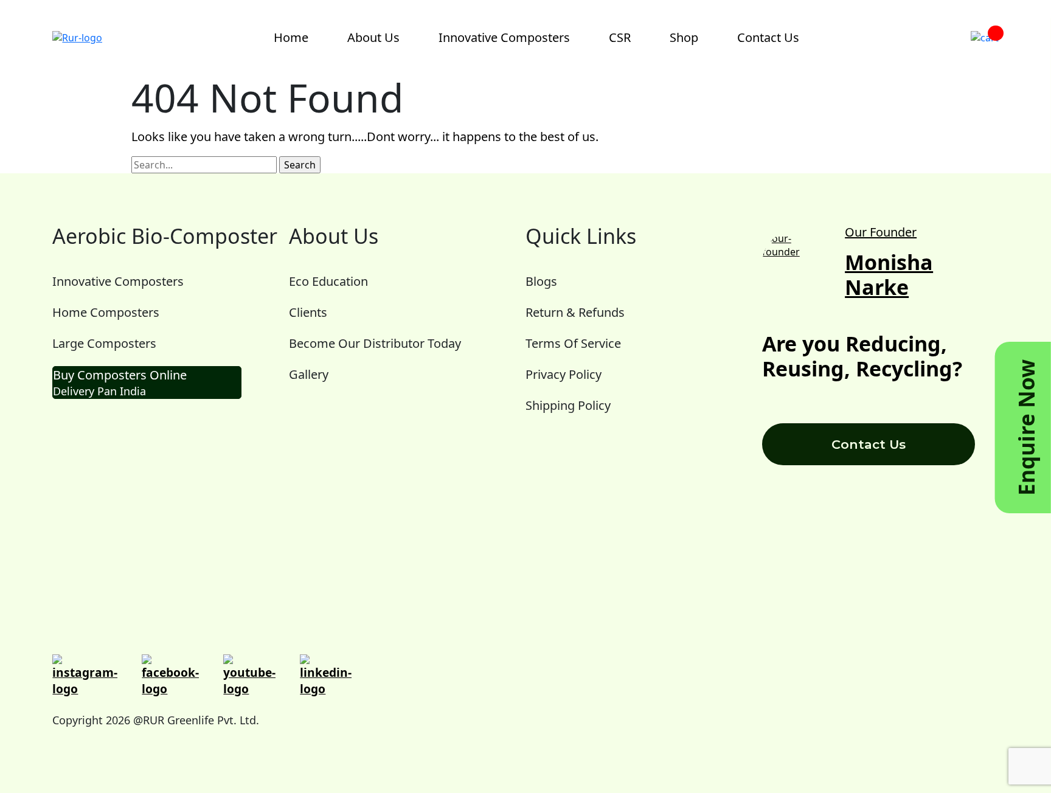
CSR (620, 37)
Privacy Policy (564, 374)
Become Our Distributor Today (375, 343)
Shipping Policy (568, 405)
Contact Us (768, 37)
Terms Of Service (573, 343)
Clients (308, 312)
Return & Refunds (575, 312)
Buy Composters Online (120, 382)
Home (291, 37)
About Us (373, 37)
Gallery (308, 374)
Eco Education (328, 281)
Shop (684, 37)
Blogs (541, 281)
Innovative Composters (504, 37)
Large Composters (104, 343)
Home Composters (105, 312)
